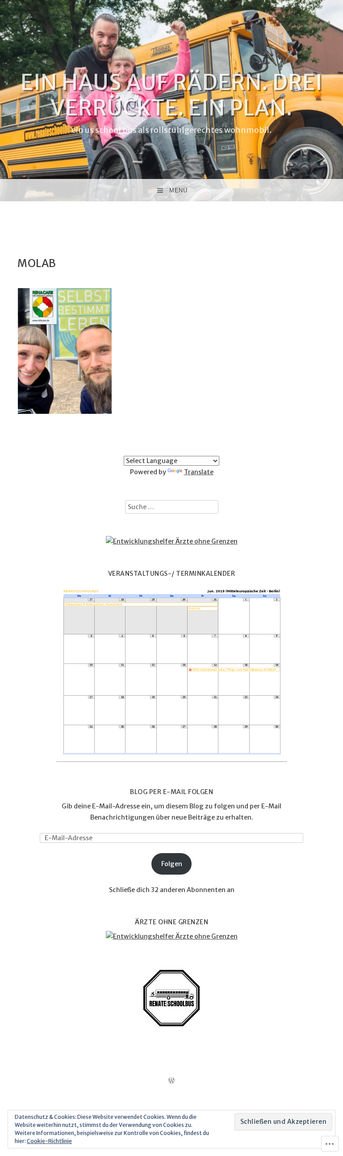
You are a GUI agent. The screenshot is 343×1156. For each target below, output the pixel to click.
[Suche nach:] (171, 507)
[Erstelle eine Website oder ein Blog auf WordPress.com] (171, 1081)
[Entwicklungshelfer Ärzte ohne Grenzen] (172, 541)
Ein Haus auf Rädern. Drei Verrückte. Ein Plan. (171, 95)
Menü (178, 190)
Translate (198, 472)
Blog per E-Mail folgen (171, 792)
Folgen (171, 864)
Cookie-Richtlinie (49, 1141)
